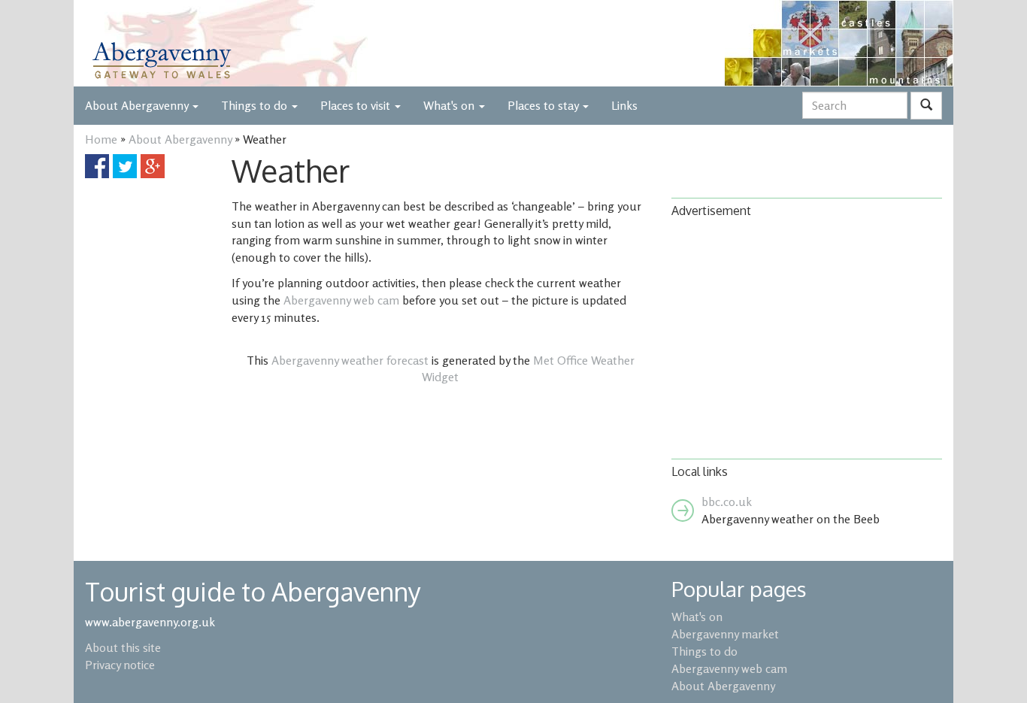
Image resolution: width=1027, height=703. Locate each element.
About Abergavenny (180, 139)
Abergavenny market (725, 633)
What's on (450, 105)
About (136, 105)
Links (624, 105)
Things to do (255, 105)
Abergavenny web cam (341, 300)
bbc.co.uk (726, 501)
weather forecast (350, 360)
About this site (123, 647)
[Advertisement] (806, 337)
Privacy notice (120, 664)
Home (101, 139)
